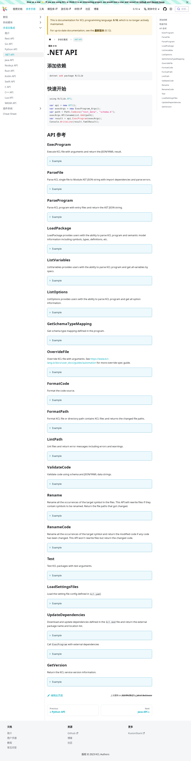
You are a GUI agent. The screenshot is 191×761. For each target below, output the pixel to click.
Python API (11, 49)
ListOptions (167, 54)
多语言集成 (9, 27)
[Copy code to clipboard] (148, 75)
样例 (76, 9)
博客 (96, 9)
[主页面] (50, 39)
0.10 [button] (135, 9)
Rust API (9, 70)
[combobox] (182, 9)
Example (57, 161)
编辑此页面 (57, 695)
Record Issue (157, 2)
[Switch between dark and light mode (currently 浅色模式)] (170, 9)
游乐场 (64, 9)
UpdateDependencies (171, 102)
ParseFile (166, 37)
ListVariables (167, 50)
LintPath (165, 76)
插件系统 (8, 108)
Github (142, 2)
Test (163, 93)
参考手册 (31, 9)
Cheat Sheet (10, 113)
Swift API (10, 81)
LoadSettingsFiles (169, 98)
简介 (7, 33)
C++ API (9, 92)
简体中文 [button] (152, 9)
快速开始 (163, 24)
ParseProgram (168, 41)
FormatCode (167, 67)
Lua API (9, 97)
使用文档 (17, 9)
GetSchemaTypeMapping (173, 59)
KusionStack (135, 733)
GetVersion (167, 106)
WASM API (10, 103)
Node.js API (11, 65)
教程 (5, 17)
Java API (9, 60)
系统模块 (8, 22)
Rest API (9, 38)
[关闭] (187, 2)
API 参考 (163, 28)
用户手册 (12, 738)
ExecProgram (168, 32)
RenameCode (168, 89)
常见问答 (12, 747)
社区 (88, 9)
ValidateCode (168, 80)
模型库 (51, 9)
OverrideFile (167, 63)
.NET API (9, 54)
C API (8, 87)
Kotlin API (10, 76)
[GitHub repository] (164, 9)
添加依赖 (163, 19)
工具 (41, 9)
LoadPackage (168, 46)
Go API (8, 44)
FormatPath (167, 72)
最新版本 (99, 30)
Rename (165, 85)
